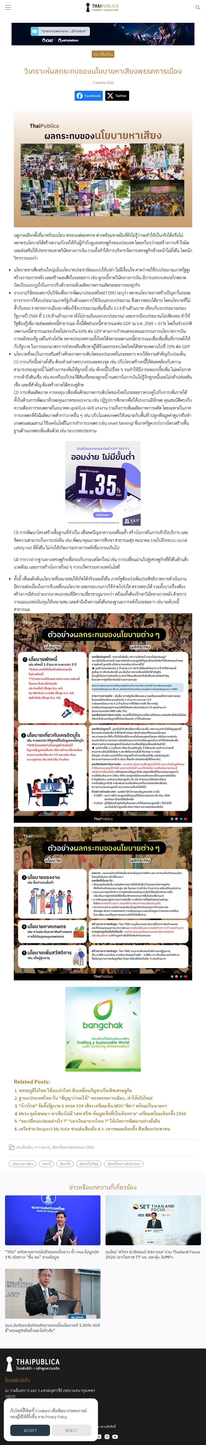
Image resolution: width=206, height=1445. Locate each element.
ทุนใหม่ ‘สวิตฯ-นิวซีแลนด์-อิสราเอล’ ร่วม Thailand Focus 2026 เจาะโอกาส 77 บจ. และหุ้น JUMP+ (153, 1254)
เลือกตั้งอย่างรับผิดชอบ (123, 1163)
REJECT (71, 1430)
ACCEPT (30, 1430)
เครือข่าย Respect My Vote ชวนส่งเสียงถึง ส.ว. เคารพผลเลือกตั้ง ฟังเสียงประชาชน (94, 1128)
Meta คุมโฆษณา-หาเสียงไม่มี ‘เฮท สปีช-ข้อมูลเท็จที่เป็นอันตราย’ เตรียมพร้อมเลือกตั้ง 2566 (102, 1113)
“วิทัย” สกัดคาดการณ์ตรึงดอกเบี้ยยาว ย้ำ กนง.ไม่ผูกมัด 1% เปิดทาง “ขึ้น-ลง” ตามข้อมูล (52, 1254)
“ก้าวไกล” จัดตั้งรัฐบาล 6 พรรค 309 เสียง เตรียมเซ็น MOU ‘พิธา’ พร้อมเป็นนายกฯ (93, 1105)
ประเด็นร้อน (103, 53)
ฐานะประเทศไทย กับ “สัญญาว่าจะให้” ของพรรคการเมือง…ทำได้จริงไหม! (86, 1098)
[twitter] (99, 1437)
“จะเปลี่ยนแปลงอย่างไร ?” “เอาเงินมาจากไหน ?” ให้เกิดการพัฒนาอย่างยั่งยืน (89, 1121)
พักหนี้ (46, 1163)
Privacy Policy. (56, 1416)
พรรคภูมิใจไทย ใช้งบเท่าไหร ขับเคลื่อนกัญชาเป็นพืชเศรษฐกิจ (75, 1090)
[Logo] (103, 8)
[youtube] (115, 1437)
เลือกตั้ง (65, 1163)
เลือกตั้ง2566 (88, 1163)
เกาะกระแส (42, 1147)
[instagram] (107, 1437)
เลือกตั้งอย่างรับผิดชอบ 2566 (73, 1147)
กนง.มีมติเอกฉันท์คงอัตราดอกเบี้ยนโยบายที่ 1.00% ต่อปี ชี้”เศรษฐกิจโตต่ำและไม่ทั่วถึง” (52, 1328)
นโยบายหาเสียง (22, 1163)
